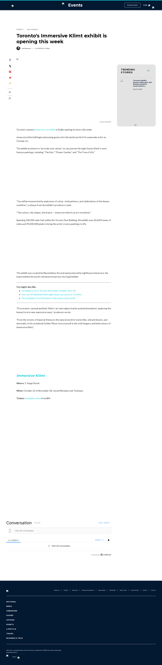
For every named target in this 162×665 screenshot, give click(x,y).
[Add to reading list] (10, 98)
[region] (58, 538)
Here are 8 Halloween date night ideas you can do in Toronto (52, 294)
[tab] (13, 540)
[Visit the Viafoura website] (105, 555)
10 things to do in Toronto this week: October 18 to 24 (49, 290)
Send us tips (123, 590)
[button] (126, 83)
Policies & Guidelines (88, 590)
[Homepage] (11, 590)
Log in (100, 523)
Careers (153, 590)
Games (145, 590)
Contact (66, 590)
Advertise (75, 590)
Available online (33, 398)
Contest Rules (135, 590)
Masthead (113, 590)
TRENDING (128, 71)
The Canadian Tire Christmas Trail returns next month (48, 298)
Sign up (106, 523)
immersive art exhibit (44, 129)
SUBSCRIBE (132, 5)
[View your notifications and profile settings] (108, 540)
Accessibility (102, 590)
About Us (57, 590)
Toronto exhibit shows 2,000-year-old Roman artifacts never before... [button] (142, 83)
